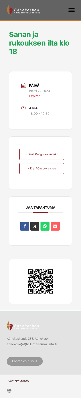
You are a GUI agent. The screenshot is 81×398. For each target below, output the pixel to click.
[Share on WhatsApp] (45, 226)
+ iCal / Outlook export (42, 168)
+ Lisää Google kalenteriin (41, 154)
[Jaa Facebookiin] (24, 226)
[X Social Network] (34, 226)
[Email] (55, 226)
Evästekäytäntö (18, 381)
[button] (71, 10)
